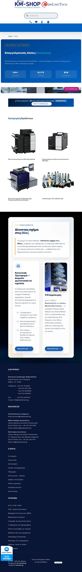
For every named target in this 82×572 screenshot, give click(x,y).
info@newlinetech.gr (21, 400)
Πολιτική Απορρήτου (39, 559)
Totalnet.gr (19, 565)
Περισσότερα (22, 349)
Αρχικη (10, 36)
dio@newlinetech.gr (20, 442)
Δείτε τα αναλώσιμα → (41, 104)
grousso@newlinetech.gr (22, 416)
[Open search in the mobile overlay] (41, 16)
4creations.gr (22, 563)
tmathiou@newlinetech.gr (22, 428)
